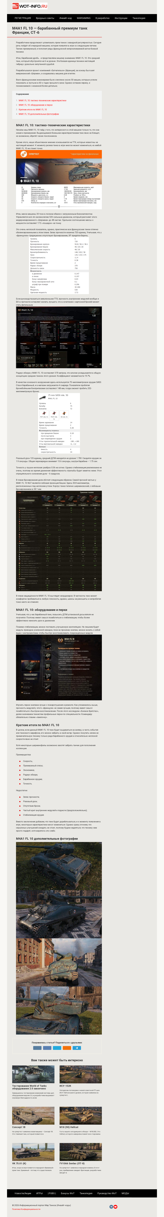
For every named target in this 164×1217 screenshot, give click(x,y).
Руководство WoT (107, 1193)
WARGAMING (83, 18)
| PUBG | (52, 1193)
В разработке (103, 18)
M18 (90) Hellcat (69, 1127)
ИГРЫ (39, 1193)
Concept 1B (18, 1127)
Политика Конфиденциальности (26, 1209)
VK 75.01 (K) (19, 1163)
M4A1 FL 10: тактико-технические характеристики (42, 100)
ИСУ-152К (65, 1085)
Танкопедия (138, 18)
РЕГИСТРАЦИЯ (23, 18)
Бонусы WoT (67, 1193)
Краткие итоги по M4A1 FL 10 (33, 109)
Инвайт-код (65, 18)
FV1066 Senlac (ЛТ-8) (72, 1163)
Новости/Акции (23, 1193)
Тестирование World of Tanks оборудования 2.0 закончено (29, 1087)
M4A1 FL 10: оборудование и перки (35, 105)
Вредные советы (45, 18)
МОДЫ (125, 1193)
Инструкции (121, 18)
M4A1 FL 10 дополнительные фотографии (39, 114)
